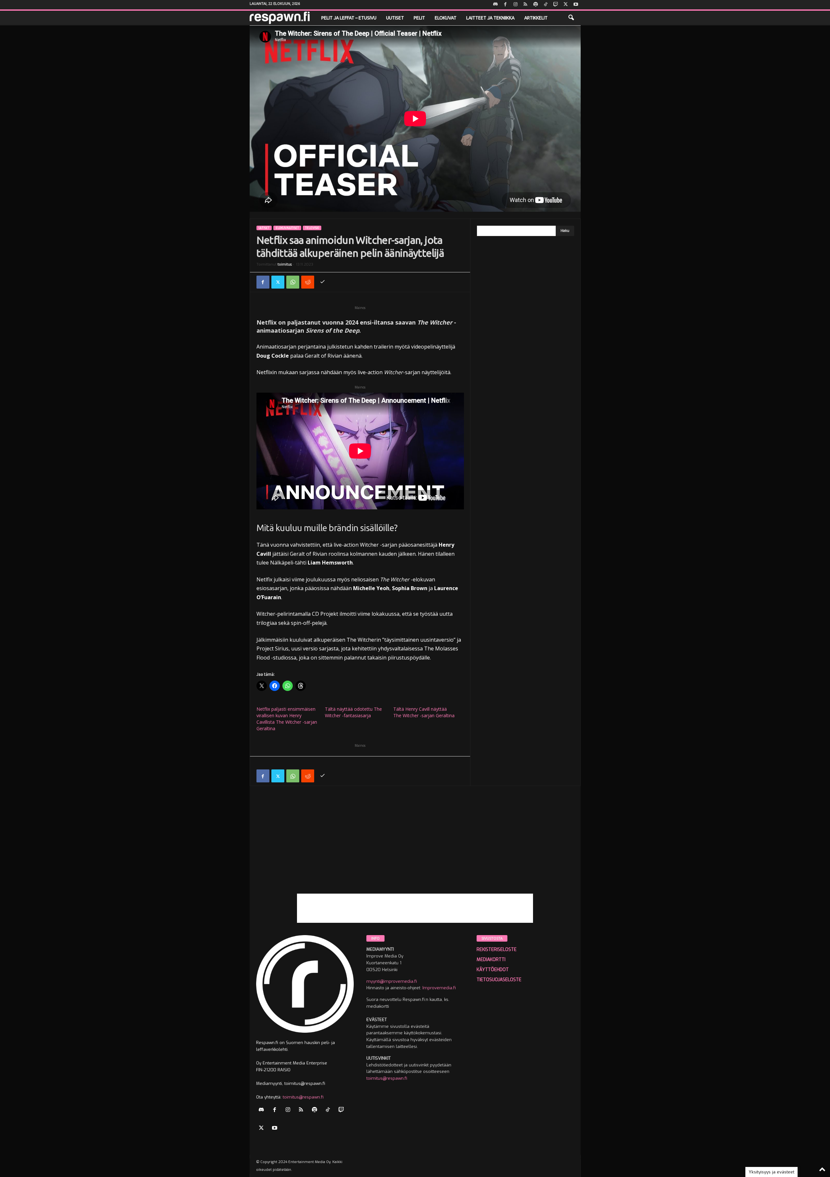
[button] (571, 18)
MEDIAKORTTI (491, 960)
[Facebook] (505, 4)
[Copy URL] (322, 282)
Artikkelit (536, 17)
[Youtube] (576, 4)
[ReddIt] (307, 282)
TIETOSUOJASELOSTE (499, 980)
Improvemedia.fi (439, 988)
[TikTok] (546, 4)
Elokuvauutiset (287, 228)
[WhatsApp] (292, 282)
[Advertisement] (415, 848)
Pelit (419, 17)
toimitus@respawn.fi (303, 1097)
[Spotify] (536, 4)
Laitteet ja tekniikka (490, 17)
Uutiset (395, 17)
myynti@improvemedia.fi (391, 981)
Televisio (312, 228)
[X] (566, 4)
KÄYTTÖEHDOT (493, 970)
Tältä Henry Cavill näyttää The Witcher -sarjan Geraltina (424, 712)
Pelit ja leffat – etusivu (348, 17)
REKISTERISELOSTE (496, 949)
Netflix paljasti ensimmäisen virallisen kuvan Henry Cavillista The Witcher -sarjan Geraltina (286, 718)
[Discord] (495, 4)
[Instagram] (515, 4)
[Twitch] (556, 4)
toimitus (285, 264)
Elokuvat (445, 17)
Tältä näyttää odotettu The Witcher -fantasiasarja (353, 712)
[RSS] (525, 4)
